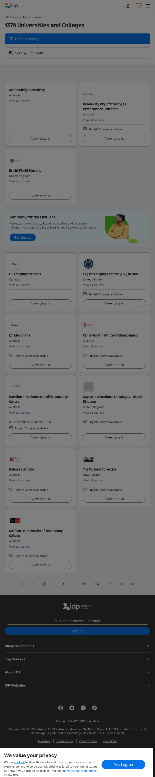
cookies (19, 762)
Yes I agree (123, 764)
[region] (76, 762)
